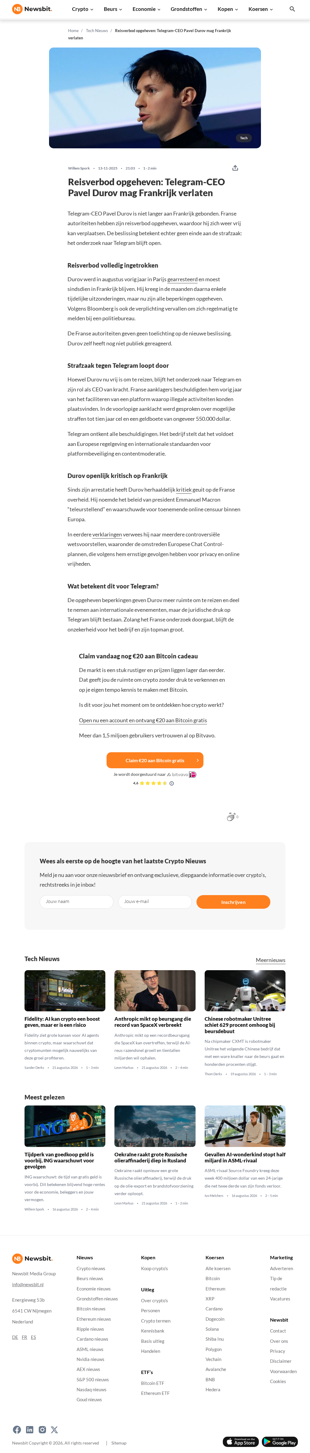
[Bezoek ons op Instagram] (42, 1430)
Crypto (80, 9)
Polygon (214, 1349)
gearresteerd (182, 279)
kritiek (184, 489)
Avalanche (216, 1369)
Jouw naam (57, 901)
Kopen (225, 9)
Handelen (150, 1351)
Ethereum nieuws (94, 1319)
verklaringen (107, 534)
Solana (212, 1329)
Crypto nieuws (91, 1268)
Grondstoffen (186, 9)
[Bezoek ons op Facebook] (17, 1430)
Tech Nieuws (97, 30)
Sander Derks (34, 1067)
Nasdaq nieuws (92, 1389)
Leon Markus (124, 1067)
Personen (150, 1310)
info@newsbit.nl (28, 1284)
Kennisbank (152, 1330)
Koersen (258, 9)
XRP (210, 1298)
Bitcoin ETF (152, 1383)
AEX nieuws (88, 1369)
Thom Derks (213, 1074)
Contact (278, 1330)
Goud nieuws (89, 1399)
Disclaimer (281, 1361)
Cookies (278, 1381)
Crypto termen (155, 1320)
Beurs (110, 9)
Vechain (213, 1359)
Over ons (279, 1341)
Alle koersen (218, 1268)
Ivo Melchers (214, 1195)
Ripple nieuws (90, 1329)
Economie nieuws (94, 1288)
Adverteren (281, 1268)
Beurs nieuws (90, 1278)
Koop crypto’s (154, 1268)
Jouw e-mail (136, 901)
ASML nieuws (90, 1349)
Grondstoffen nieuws (97, 1298)
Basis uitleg (152, 1341)
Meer (270, 960)
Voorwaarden (283, 1371)
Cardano (214, 1308)
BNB (210, 1379)
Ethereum (215, 1288)
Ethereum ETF (155, 1393)
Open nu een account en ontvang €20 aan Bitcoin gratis (143, 720)
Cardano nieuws (92, 1339)
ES (33, 1337)
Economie (144, 9)
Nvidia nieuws (90, 1359)
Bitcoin (213, 1278)
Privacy (277, 1351)
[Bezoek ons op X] (54, 1430)
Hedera (213, 1389)
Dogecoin (215, 1319)
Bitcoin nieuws (91, 1308)
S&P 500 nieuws (93, 1379)
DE (15, 1337)
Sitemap (119, 1442)
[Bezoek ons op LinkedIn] (30, 1430)
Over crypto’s (154, 1300)
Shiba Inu (215, 1339)
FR (24, 1337)
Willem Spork (79, 168)
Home (73, 30)
